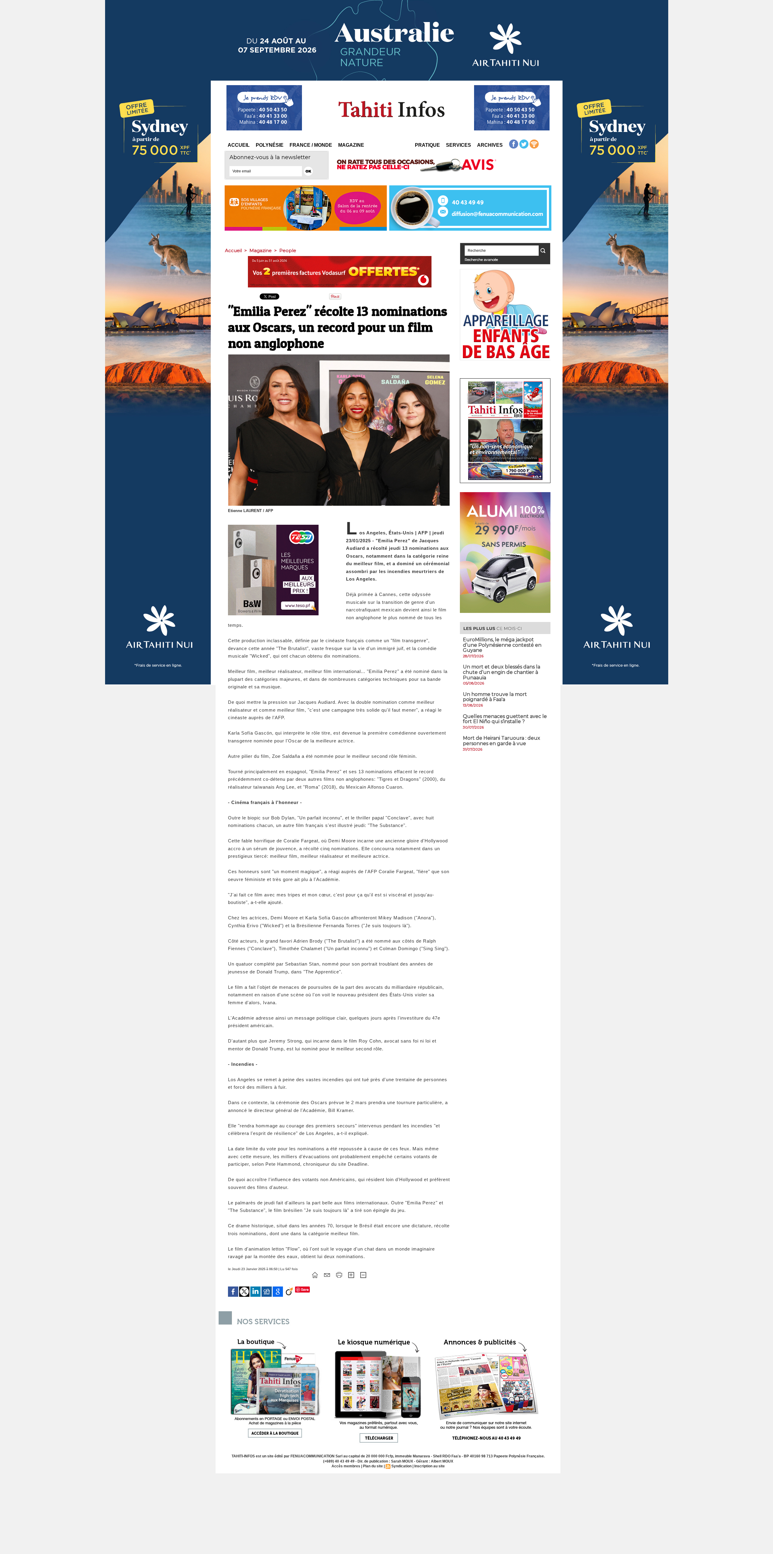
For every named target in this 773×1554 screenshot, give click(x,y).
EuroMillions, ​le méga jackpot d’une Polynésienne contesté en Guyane (502, 645)
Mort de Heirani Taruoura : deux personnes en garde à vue (501, 740)
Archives (490, 145)
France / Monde (311, 145)
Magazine (351, 145)
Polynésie (270, 145)
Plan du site (373, 1466)
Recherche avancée (481, 259)
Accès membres (346, 1466)
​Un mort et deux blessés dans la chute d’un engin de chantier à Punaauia (501, 672)
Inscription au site (429, 1466)
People (287, 250)
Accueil (239, 145)
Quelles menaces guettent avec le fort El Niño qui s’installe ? (505, 719)
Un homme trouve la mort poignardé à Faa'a (495, 697)
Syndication (401, 1466)
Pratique (427, 145)
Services (458, 145)
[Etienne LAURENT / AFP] (339, 356)
